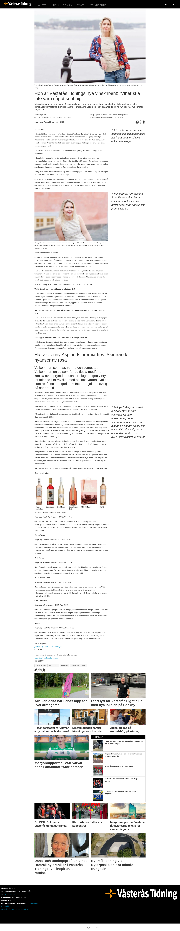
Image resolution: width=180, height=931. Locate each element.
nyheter (64, 665)
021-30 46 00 (10, 894)
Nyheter (42, 5)
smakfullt (53, 665)
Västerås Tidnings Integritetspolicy (14, 909)
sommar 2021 (41, 665)
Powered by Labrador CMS (90, 928)
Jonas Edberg (32, 903)
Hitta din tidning (97, 5)
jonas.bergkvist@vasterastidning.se (48, 647)
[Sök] (166, 4)
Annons (55, 5)
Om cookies (6, 906)
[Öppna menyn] (173, 4)
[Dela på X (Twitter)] (140, 122)
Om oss (80, 5)
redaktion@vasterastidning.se (46, 658)
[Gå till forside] (18, 4)
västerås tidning (78, 665)
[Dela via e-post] (143, 122)
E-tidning (67, 5)
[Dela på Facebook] (137, 122)
